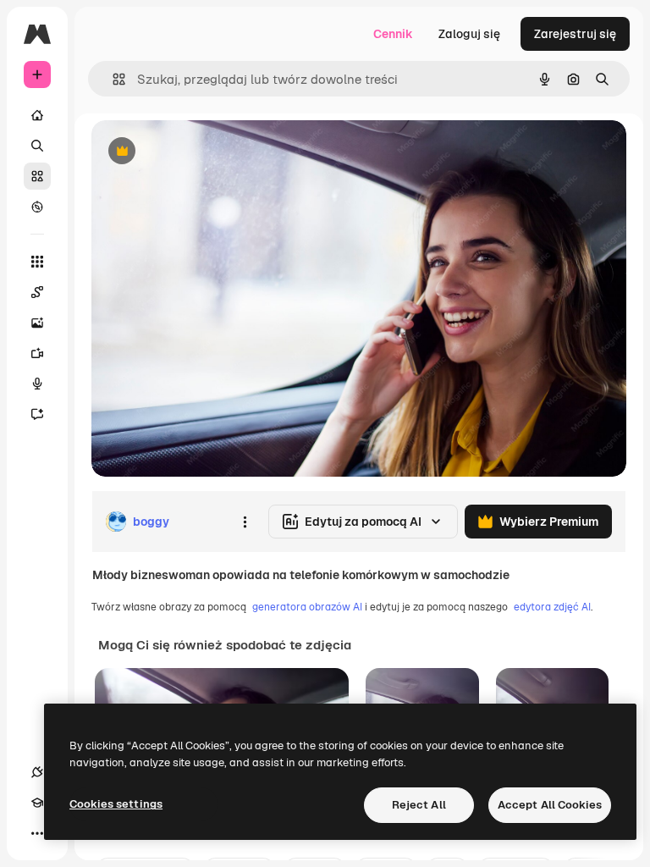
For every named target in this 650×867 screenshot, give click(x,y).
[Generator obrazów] (37, 322)
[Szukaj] (37, 145)
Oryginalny (208, 152)
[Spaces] (37, 292)
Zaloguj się (469, 33)
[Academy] (37, 802)
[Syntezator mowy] (37, 383)
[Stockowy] (37, 176)
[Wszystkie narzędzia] (37, 261)
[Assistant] (37, 414)
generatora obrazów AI (307, 607)
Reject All (419, 805)
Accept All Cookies (550, 805)
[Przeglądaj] (37, 206)
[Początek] (37, 115)
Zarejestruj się (575, 33)
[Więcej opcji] (245, 521)
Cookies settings (115, 804)
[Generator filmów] (37, 353)
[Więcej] (37, 833)
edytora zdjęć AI (552, 607)
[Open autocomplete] (112, 79)
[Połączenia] (37, 772)
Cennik (393, 33)
